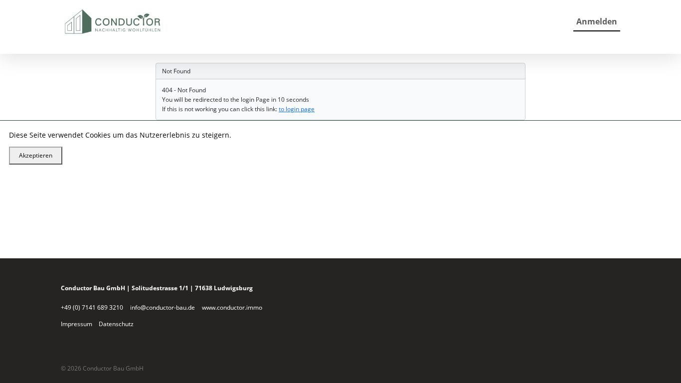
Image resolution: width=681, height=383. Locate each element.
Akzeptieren (35, 155)
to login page (297, 109)
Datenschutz (116, 324)
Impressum (76, 324)
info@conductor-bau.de (162, 307)
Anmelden (596, 21)
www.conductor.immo (232, 307)
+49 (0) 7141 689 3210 (92, 307)
